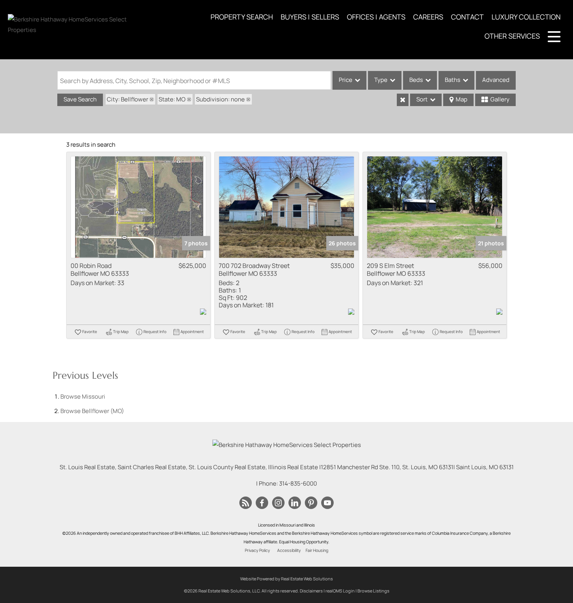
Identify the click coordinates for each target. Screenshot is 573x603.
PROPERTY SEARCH (241, 16)
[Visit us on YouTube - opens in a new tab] (327, 503)
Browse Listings (373, 591)
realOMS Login (340, 591)
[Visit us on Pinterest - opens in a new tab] (311, 503)
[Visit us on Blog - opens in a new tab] (245, 503)
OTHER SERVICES (512, 36)
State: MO (172, 99)
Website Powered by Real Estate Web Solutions (286, 579)
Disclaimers (311, 591)
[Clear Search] (403, 100)
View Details (138, 207)
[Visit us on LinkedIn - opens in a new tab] (294, 503)
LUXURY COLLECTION (526, 16)
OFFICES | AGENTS (376, 16)
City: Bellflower (127, 99)
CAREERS (428, 16)
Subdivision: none (220, 99)
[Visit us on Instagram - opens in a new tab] (278, 503)
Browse (82, 396)
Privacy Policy (257, 550)
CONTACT (467, 16)
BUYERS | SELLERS (310, 16)
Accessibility (289, 550)
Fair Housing (317, 550)
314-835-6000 (298, 483)
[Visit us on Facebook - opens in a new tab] (261, 503)
